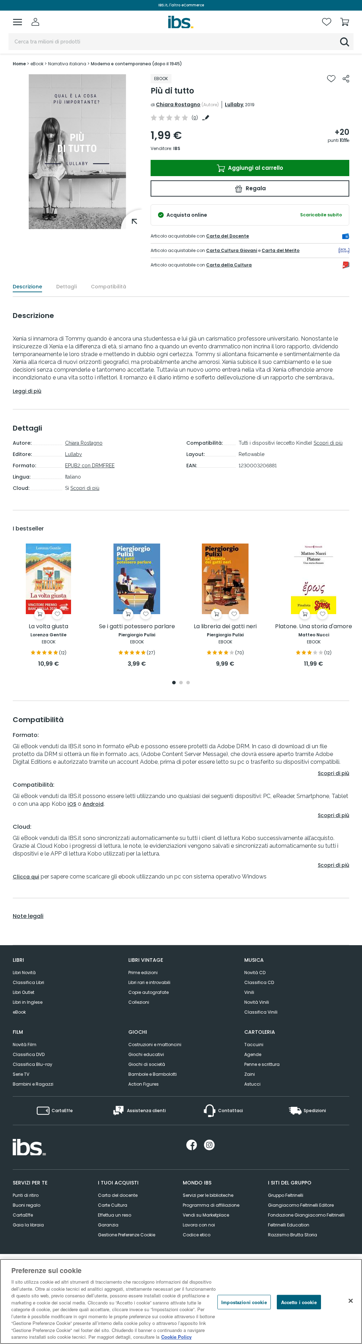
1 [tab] (174, 683)
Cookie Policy (176, 1336)
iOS (72, 804)
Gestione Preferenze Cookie (126, 1235)
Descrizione (27, 286)
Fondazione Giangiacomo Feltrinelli (306, 1215)
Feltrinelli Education (288, 1225)
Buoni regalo (26, 1205)
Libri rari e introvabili (149, 982)
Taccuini (253, 1045)
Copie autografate (148, 992)
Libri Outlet (23, 992)
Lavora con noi (199, 1225)
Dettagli (66, 286)
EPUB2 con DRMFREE (90, 465)
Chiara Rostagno (178, 104)
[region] (181, 1301)
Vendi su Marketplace (206, 1215)
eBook (19, 1012)
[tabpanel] (48, 606)
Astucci (252, 1084)
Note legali (28, 916)
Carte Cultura (112, 1205)
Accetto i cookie (299, 1301)
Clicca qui (26, 876)
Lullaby (234, 104)
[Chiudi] (350, 1300)
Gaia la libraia (28, 1225)
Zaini (249, 1074)
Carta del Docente (227, 236)
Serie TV (21, 1074)
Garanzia (108, 1225)
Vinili (249, 992)
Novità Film (24, 1045)
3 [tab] (188, 683)
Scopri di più (84, 488)
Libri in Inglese (27, 1002)
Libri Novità (24, 973)
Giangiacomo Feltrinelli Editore (301, 1205)
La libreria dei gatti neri (225, 626)
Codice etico (196, 1235)
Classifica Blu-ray (32, 1064)
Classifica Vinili (261, 1012)
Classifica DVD (29, 1054)
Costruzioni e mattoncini (154, 1045)
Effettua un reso (114, 1215)
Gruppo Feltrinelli (285, 1195)
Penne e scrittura (262, 1064)
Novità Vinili (256, 1002)
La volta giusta (48, 626)
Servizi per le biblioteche (208, 1195)
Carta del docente (118, 1195)
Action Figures (143, 1084)
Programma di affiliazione (211, 1205)
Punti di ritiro (26, 1195)
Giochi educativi (146, 1054)
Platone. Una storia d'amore (313, 626)
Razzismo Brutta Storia (292, 1235)
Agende (252, 1054)
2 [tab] (181, 683)
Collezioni (138, 1002)
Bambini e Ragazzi (33, 1084)
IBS (176, 148)
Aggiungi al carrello (255, 168)
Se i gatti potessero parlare (137, 626)
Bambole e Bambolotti (152, 1074)
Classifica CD (259, 982)
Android (93, 804)
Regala (255, 188)
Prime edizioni (143, 973)
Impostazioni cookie (244, 1301)
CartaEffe (23, 1215)
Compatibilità (108, 286)
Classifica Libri (28, 982)
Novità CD (254, 973)
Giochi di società (146, 1064)
